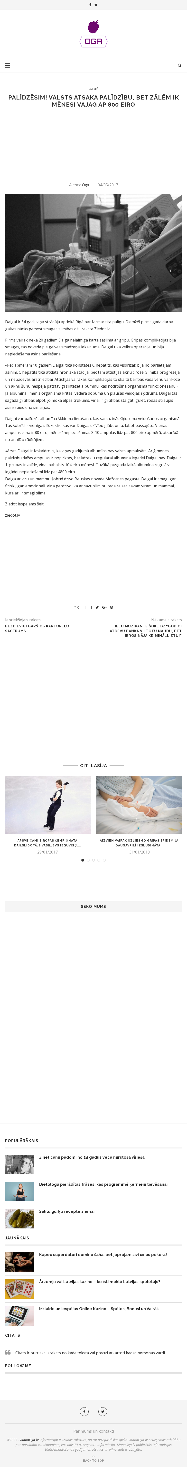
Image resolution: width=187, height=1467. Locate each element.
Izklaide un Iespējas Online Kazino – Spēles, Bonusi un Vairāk (99, 1308)
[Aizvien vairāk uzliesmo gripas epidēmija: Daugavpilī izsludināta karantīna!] (139, 805)
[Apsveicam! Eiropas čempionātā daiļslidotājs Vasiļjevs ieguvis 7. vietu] (47, 805)
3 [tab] (93, 860)
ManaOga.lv (29, 1439)
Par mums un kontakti (93, 1431)
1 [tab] (82, 860)
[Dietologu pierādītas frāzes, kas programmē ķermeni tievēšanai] (19, 1191)
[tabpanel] (47, 815)
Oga (85, 185)
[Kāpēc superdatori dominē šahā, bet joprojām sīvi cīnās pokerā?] (19, 1262)
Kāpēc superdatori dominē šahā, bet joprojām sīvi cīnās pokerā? (103, 1254)
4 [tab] (98, 860)
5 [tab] (104, 860)
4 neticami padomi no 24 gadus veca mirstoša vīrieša (92, 1157)
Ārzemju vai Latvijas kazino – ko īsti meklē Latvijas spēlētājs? (99, 1281)
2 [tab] (88, 860)
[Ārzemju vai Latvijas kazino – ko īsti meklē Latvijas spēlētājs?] (19, 1289)
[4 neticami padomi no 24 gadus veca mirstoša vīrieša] (19, 1164)
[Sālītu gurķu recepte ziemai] (19, 1218)
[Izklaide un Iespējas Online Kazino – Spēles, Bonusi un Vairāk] (19, 1316)
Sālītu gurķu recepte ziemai (66, 1211)
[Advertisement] (93, 145)
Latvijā (93, 88)
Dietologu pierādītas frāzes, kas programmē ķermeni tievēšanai (103, 1184)
